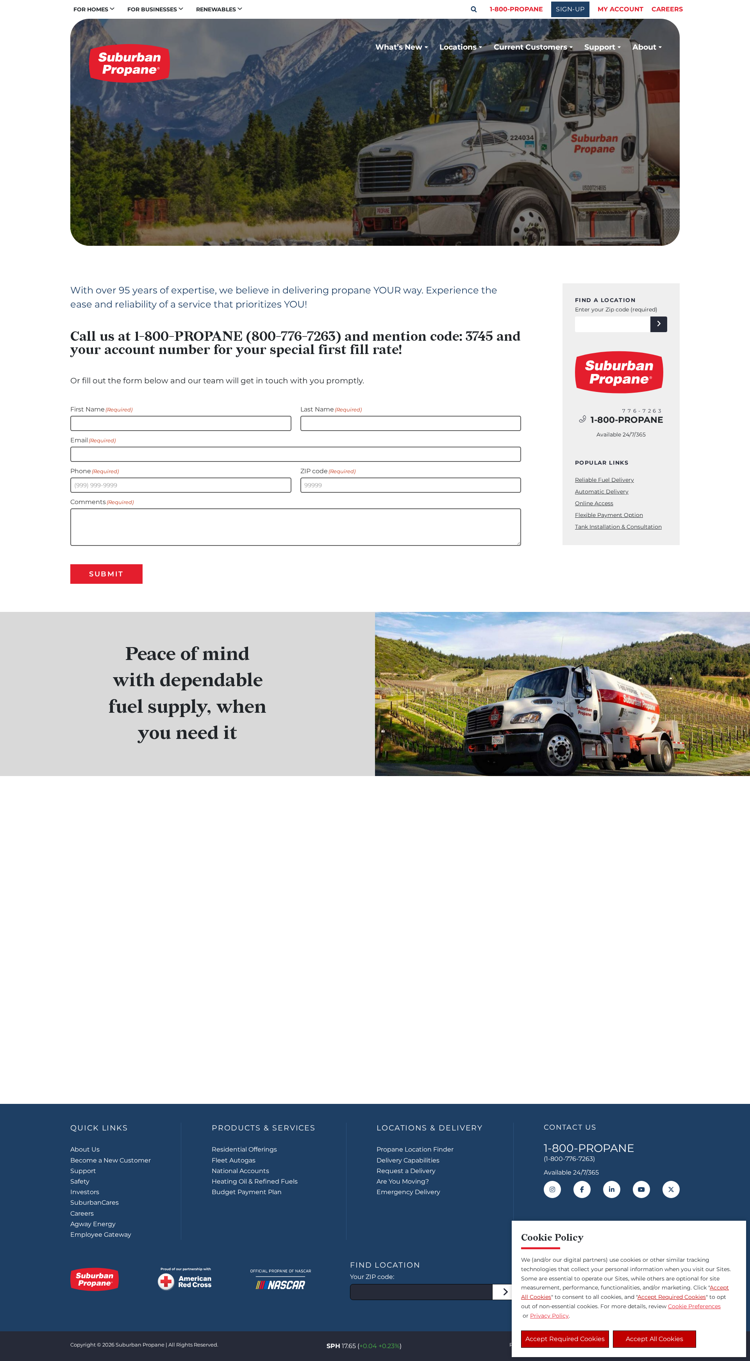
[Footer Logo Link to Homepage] (94, 1279)
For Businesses (152, 9)
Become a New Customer (110, 1160)
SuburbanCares (94, 1202)
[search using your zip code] (658, 324)
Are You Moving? (403, 1181)
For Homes (90, 9)
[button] (474, 9)
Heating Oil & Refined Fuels (255, 1181)
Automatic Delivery (602, 491)
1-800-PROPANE (516, 9)
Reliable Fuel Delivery (604, 479)
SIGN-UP (570, 9)
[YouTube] (641, 1189)
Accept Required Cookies (565, 1339)
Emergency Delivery (408, 1192)
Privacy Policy (549, 1315)
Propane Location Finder (415, 1149)
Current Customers (530, 47)
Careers (667, 9)
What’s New (398, 47)
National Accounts (240, 1171)
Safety (79, 1181)
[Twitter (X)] (671, 1189)
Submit (106, 574)
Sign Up (375, 1055)
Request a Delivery (406, 1171)
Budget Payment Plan (247, 1192)
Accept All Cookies (654, 1339)
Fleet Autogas (233, 1160)
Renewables (216, 9)
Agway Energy (93, 1224)
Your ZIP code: (372, 1277)
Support (599, 47)
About (644, 47)
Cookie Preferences (694, 1306)
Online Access (594, 503)
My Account (620, 9)
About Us (85, 1149)
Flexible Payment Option (609, 515)
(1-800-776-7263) (569, 1158)
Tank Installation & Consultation (618, 526)
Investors (84, 1192)
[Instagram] (552, 1189)
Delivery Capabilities (408, 1160)
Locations (458, 47)
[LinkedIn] (611, 1189)
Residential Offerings (244, 1149)
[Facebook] (582, 1189)
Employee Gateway (100, 1234)
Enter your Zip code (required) (616, 309)
